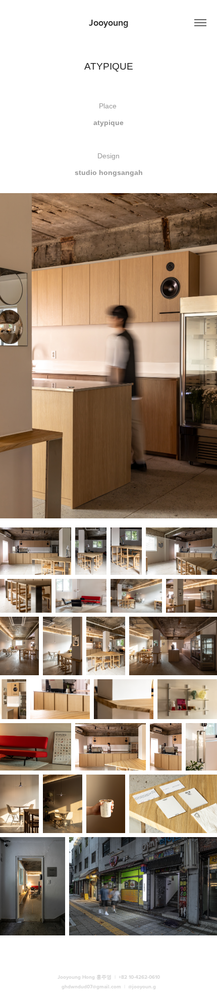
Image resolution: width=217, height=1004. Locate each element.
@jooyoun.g (142, 986)
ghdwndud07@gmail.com (91, 986)
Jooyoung (108, 22)
